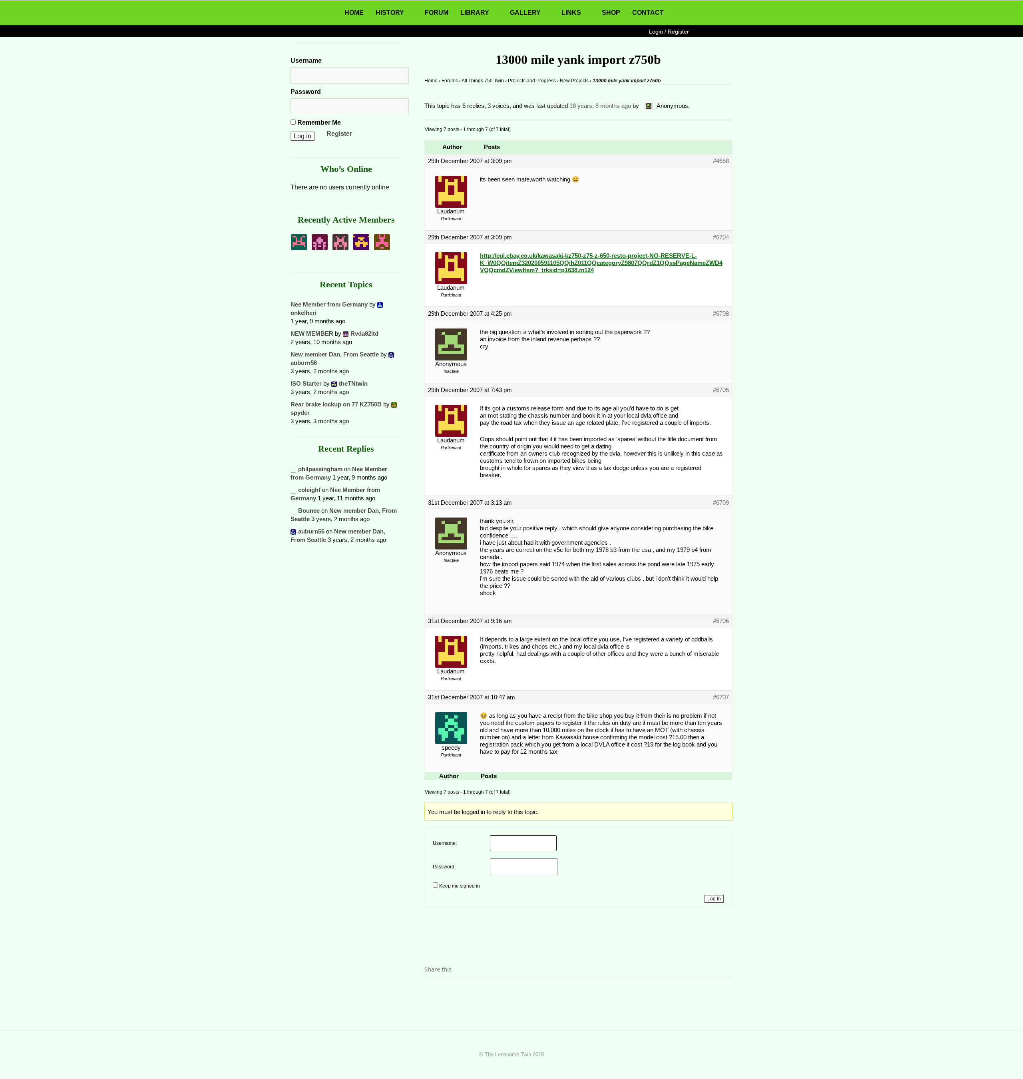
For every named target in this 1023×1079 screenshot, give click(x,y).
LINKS (571, 12)
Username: (445, 843)
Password (306, 91)
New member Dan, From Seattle (335, 354)
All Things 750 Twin (483, 81)
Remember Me (318, 122)
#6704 (721, 237)
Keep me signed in (459, 886)
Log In (714, 899)
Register (339, 133)
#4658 (721, 160)
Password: (444, 867)
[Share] (432, 991)
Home (431, 81)
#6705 (721, 389)
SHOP (611, 12)
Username (306, 60)
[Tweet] (449, 991)
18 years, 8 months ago (600, 105)
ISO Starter (306, 383)
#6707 (721, 697)
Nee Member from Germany (329, 304)
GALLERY (525, 12)
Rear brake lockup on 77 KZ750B (336, 404)
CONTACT (648, 12)
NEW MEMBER (312, 333)
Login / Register (669, 31)
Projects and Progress (532, 81)
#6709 (721, 502)
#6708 (721, 313)
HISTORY (390, 12)
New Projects (574, 81)
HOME (354, 12)
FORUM (436, 12)
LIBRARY (474, 12)
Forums (450, 81)
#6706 (721, 620)
